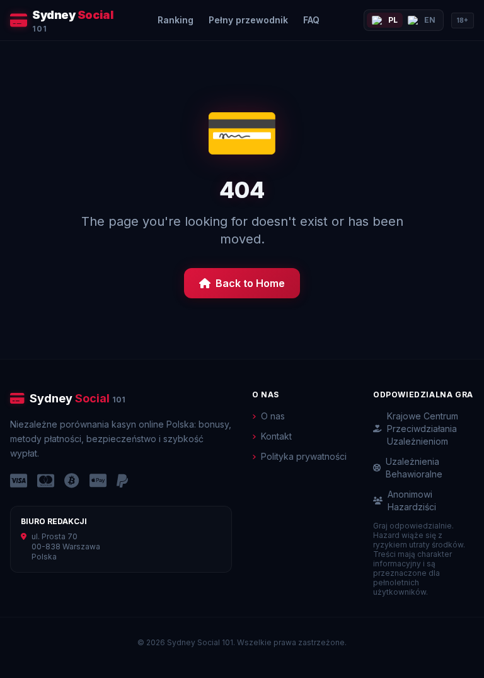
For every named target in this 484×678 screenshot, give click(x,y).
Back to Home (250, 283)
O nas (273, 416)
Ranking (175, 20)
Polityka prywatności (304, 456)
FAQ (311, 20)
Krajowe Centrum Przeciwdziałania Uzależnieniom (422, 429)
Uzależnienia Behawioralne (414, 467)
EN (429, 20)
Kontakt (276, 436)
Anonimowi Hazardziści (412, 500)
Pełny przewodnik (248, 20)
